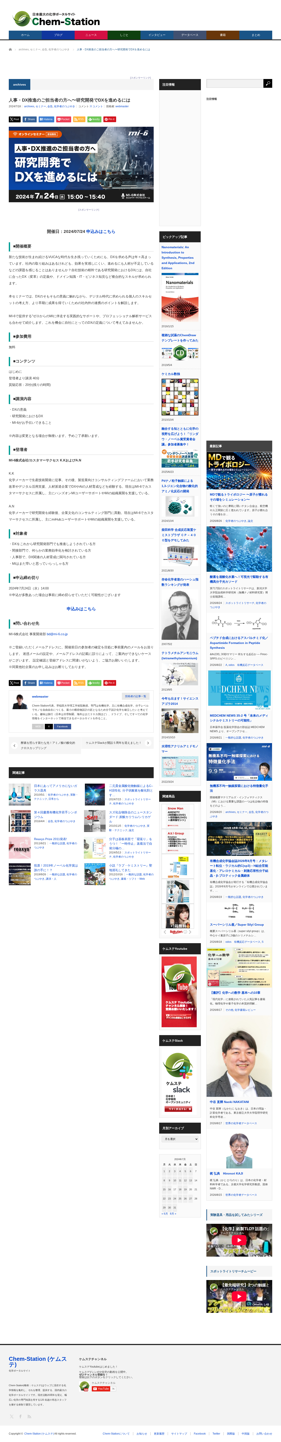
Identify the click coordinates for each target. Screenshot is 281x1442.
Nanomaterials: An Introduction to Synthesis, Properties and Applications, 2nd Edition (178, 257)
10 (174, 1180)
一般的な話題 (57, 843)
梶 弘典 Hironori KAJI (226, 1173)
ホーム (25, 35)
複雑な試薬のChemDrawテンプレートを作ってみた (180, 337)
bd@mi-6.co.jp (57, 634)
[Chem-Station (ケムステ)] (56, 19)
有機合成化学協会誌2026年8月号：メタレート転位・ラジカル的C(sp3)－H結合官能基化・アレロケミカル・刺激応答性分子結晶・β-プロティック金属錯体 (239, 868)
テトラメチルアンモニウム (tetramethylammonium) (180, 655)
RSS (29, 1416)
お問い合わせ (264, 1433)
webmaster (122, 106)
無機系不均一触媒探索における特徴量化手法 (239, 788)
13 (190, 1180)
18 (180, 1189)
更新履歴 (159, 1433)
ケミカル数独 (171, 374)
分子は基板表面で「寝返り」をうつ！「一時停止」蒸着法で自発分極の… (130, 843)
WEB (38, 726)
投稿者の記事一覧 (135, 696)
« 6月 (165, 1213)
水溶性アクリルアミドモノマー (180, 748)
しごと (124, 35)
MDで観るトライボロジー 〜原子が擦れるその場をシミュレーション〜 (239, 497)
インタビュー (157, 35)
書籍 (223, 35)
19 (185, 1189)
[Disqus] (81, 944)
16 (169, 1189)
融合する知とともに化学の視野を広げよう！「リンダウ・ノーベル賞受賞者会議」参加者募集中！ (180, 436)
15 (164, 1189)
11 (180, 1180)
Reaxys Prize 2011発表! (50, 839)
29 (164, 1207)
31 (174, 1207)
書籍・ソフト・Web (133, 878)
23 (169, 1198)
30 (169, 1207)
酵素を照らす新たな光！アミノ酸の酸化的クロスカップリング (48, 745)
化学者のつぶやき (64, 106)
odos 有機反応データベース (246, 664)
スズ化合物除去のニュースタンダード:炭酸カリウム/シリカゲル (130, 817)
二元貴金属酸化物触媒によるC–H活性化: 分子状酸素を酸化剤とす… (131, 790)
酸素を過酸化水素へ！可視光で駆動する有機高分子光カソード (239, 579)
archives (29, 106)
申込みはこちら (100, 231)
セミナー (41, 106)
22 (164, 1198)
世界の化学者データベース (241, 1123)
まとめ (256, 35)
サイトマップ (179, 1433)
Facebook (62, 726)
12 (185, 1180)
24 (174, 1198)
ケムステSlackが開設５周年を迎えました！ (114, 742)
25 (180, 1198)
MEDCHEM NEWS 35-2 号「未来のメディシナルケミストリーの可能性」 (239, 718)
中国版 (246, 1433)
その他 (229, 1009)
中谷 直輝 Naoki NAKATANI (229, 1102)
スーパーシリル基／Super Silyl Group (237, 924)
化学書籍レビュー (245, 1009)
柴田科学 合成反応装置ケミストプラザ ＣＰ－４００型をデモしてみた (179, 535)
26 (185, 1198)
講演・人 (51, 878)
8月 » (173, 1213)
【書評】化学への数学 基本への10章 (235, 992)
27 (190, 1198)
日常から (54, 798)
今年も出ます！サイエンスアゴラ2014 (180, 701)
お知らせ (142, 1433)
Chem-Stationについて (116, 1433)
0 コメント (96, 106)
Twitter (216, 1433)
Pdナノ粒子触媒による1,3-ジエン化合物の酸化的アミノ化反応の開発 (180, 486)
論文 (131, 830)
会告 (50, 106)
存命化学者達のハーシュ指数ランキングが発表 (180, 582)
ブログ (58, 35)
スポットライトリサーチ (239, 603)
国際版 (231, 1433)
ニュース (91, 35)
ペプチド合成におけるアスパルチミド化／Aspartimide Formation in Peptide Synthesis (239, 642)
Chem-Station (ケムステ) (38, 1362)
